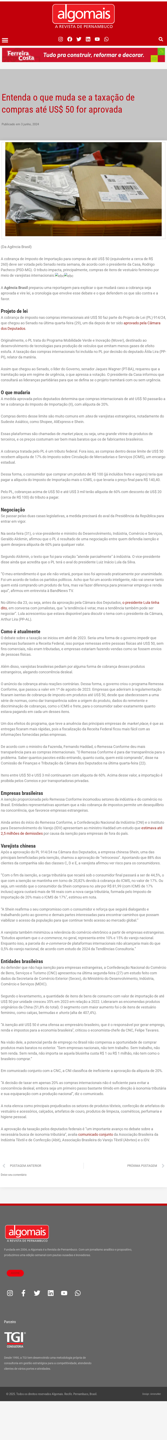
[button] (5, 40)
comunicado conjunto (95, 1134)
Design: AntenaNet (151, 1394)
